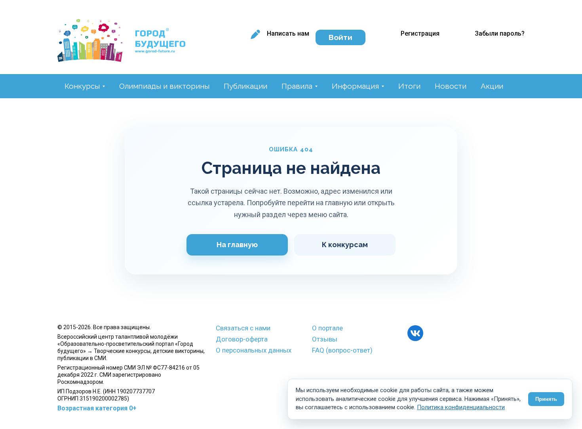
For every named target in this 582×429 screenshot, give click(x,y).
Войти (340, 37)
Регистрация (420, 33)
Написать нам (288, 33)
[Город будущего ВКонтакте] (415, 333)
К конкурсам (345, 244)
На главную (237, 244)
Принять (546, 399)
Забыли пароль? (500, 33)
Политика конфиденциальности (461, 407)
